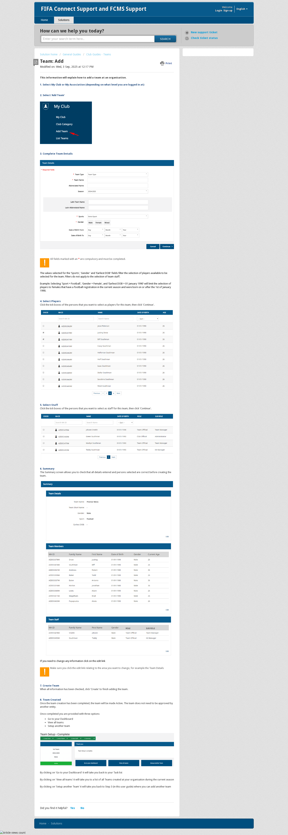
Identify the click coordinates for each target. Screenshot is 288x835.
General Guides (72, 54)
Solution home (49, 54)
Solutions (63, 20)
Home (44, 20)
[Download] (137, 378)
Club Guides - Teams (98, 54)
